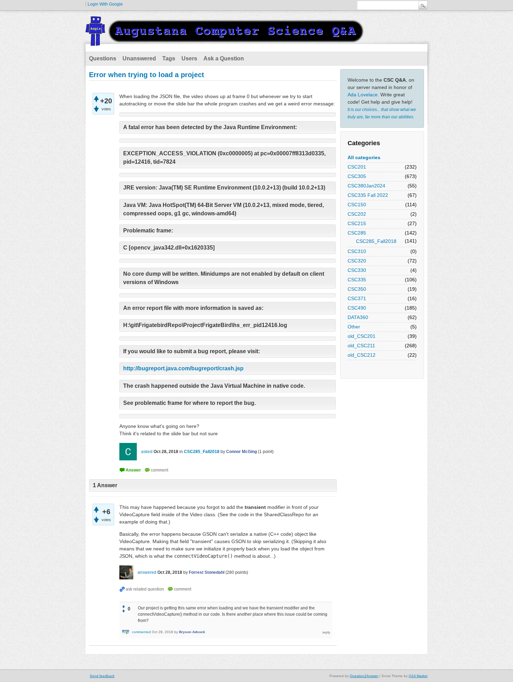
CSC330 (357, 270)
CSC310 (357, 251)
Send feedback (102, 676)
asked (147, 451)
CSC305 (357, 176)
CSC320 (357, 261)
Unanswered (139, 58)
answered (146, 572)
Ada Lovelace (363, 94)
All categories (364, 157)
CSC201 (357, 167)
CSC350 (357, 289)
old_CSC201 (362, 336)
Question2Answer (364, 676)
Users (189, 58)
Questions (102, 58)
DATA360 (358, 317)
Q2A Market (418, 676)
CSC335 (357, 279)
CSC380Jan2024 (366, 185)
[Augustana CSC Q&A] (225, 41)
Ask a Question (223, 58)
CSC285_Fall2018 (376, 241)
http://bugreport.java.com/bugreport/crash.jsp (183, 368)
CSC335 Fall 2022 (368, 195)
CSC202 (357, 214)
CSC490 (357, 308)
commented (141, 632)
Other (354, 326)
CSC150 (357, 204)
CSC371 (357, 298)
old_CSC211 (361, 345)
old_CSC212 (362, 355)
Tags (168, 58)
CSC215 (357, 223)
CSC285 (357, 233)
